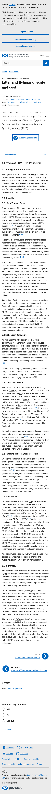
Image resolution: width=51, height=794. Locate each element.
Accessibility (6, 759)
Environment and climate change (19, 102)
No (8, 715)
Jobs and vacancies (26, 764)
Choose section (10, 155)
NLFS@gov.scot (15, 688)
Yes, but (10, 721)
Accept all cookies (25, 32)
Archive (17, 759)
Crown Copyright (8, 764)
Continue (7, 729)
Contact (27, 759)
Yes (8, 709)
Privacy (40, 764)
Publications (14, 71)
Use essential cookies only (25, 40)
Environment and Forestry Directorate (25, 99)
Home (4, 71)
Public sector (38, 102)
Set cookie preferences (25, 46)
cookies (12, 4)
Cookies (36, 759)
